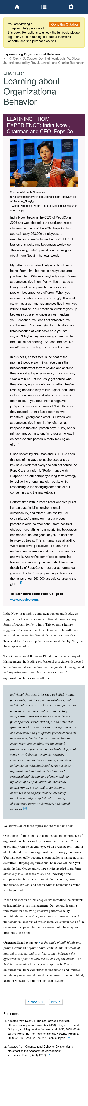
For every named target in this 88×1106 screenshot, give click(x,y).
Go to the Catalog (64, 24)
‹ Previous (35, 1002)
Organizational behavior (20, 942)
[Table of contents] (44, 7)
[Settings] (71, 7)
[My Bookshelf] (17, 7)
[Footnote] (20, 582)
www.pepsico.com (24, 599)
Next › (55, 1002)
